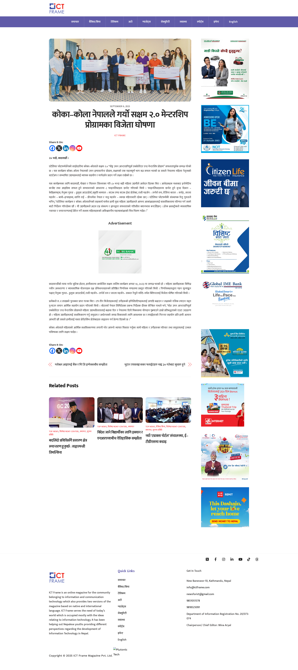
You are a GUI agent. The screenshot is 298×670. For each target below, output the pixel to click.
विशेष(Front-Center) (69, 431)
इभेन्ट (216, 21)
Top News (53, 431)
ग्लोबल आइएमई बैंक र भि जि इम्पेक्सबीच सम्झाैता (81, 364)
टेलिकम (114, 21)
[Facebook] (52, 148)
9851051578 (193, 600)
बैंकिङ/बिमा (95, 21)
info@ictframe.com (198, 587)
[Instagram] (72, 148)
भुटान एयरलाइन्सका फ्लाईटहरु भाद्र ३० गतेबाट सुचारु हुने (155, 364)
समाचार (75, 21)
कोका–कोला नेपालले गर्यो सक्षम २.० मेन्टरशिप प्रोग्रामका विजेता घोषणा (120, 120)
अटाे (130, 21)
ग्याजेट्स (146, 21)
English (233, 21)
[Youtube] (79, 148)
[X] (59, 148)
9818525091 (193, 607)
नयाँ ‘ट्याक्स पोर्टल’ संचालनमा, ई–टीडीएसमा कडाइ (167, 439)
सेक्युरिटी (165, 21)
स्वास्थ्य (183, 21)
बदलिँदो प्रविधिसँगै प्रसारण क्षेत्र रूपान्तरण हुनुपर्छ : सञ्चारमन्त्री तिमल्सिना (68, 446)
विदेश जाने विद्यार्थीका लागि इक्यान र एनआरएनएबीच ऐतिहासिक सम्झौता (120, 435)
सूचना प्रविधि (157, 430)
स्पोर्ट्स (200, 21)
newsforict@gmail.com (200, 594)
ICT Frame (120, 135)
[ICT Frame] (57, 15)
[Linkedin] (66, 148)
